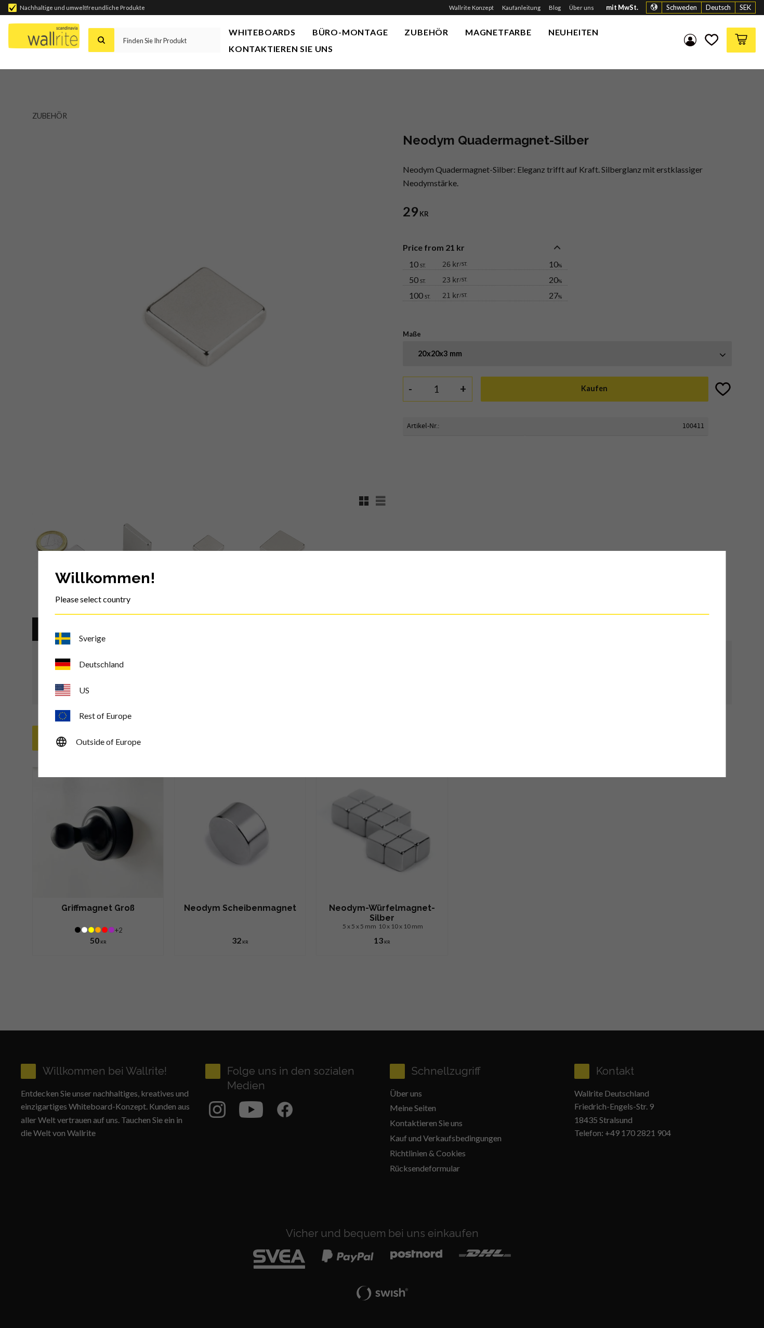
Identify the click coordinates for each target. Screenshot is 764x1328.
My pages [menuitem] (690, 40)
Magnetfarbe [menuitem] (498, 32)
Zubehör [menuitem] (426, 32)
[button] (711, 40)
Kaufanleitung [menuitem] (521, 7)
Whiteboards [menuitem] (262, 32)
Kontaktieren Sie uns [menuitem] (281, 49)
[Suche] (101, 40)
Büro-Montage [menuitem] (350, 32)
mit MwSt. (622, 7)
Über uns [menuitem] (581, 7)
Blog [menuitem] (555, 7)
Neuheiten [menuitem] (573, 32)
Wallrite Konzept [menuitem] (471, 7)
